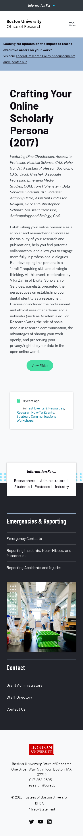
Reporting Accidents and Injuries (34, 567)
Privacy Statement (41, 809)
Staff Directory (19, 697)
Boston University (41, 749)
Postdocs (42, 486)
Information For (39, 5)
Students (22, 486)
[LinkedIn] (50, 821)
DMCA (39, 803)
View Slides (40, 366)
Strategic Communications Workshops (36, 418)
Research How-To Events (35, 412)
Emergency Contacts (24, 538)
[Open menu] (70, 24)
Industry (62, 486)
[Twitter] (32, 821)
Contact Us (16, 709)
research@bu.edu (41, 785)
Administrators (52, 480)
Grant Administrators (24, 685)
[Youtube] (42, 821)
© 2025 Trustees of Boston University (39, 797)
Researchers (24, 480)
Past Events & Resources (45, 408)
